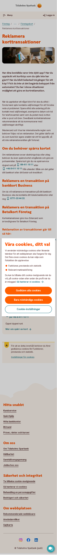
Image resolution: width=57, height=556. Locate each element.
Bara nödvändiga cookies (28, 300)
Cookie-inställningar (28, 309)
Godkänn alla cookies (28, 290)
